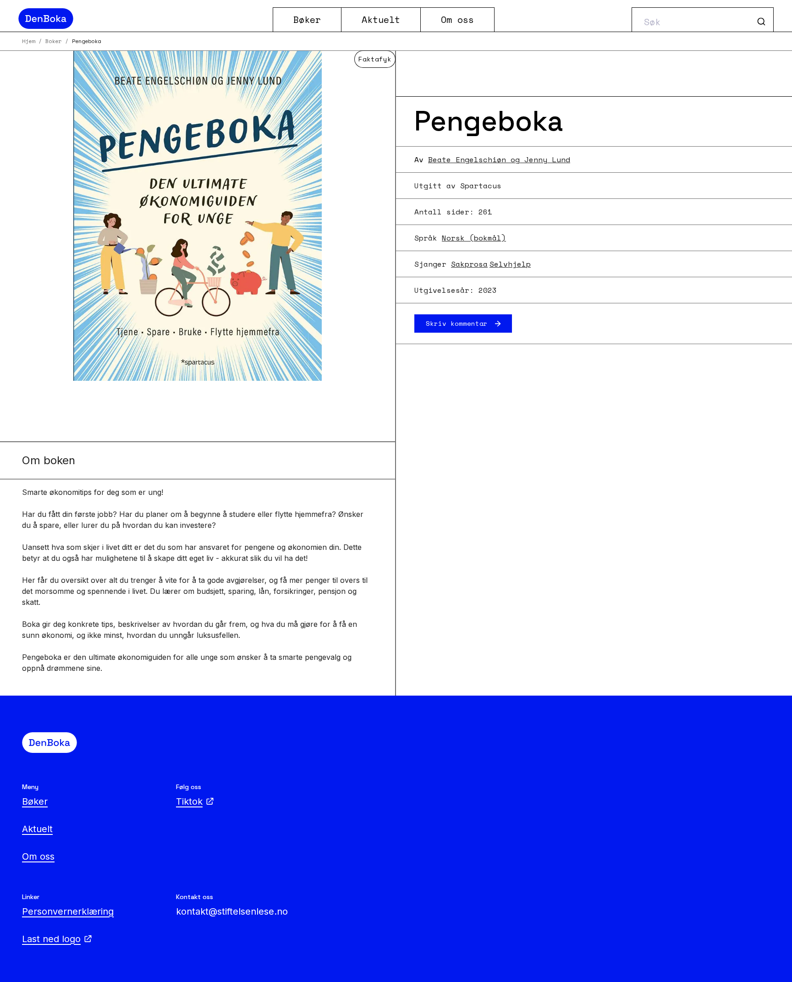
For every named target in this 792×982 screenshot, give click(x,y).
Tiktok (189, 801)
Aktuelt (381, 19)
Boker (53, 41)
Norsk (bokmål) (474, 237)
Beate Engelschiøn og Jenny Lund (499, 159)
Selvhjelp (510, 263)
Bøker (307, 19)
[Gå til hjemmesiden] (141, 18)
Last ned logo (51, 938)
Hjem (28, 41)
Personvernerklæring (68, 911)
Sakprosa (469, 263)
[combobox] (703, 19)
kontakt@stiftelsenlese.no (232, 911)
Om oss (457, 19)
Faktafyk (374, 59)
